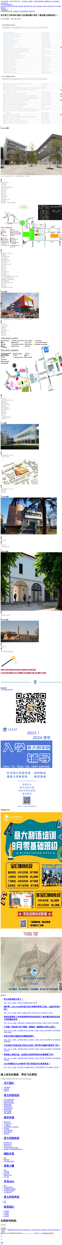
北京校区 (24, 1)
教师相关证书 (8, 1175)
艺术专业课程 (8, 1111)
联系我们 (3, 8)
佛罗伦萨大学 (8, 1146)
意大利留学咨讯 (24, 11)
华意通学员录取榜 (9, 1190)
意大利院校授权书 (9, 1161)
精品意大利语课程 (9, 1103)
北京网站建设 (44, 1233)
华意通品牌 (7, 1087)
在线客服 (3, 1228)
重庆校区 (41, 1)
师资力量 (14, 6)
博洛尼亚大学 (8, 1144)
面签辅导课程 (8, 1109)
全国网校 (46, 1)
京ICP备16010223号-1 (28, 1233)
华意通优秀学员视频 (10, 1189)
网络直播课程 (8, 1113)
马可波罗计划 (8, 1123)
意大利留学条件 (8, 1130)
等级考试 (20, 6)
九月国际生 (7, 1125)
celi (5, 1201)
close (2, 1242)
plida (5, 1202)
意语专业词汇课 (8, 1108)
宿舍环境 (6, 1089)
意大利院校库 (11, 1138)
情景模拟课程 (8, 1104)
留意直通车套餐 (8, 1101)
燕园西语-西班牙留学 (13, 1230)
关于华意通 (57, 6)
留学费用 (6, 1128)
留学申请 (26, 6)
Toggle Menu (4, 9)
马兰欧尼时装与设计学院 (11, 1147)
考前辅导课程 (8, 1106)
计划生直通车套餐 (9, 1099)
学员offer (45, 6)
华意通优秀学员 (8, 1187)
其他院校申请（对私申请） (11, 1127)
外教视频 (6, 1171)
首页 (2, 6)
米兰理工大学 (8, 1142)
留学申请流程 (8, 1132)
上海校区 (30, 1)
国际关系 (50, 6)
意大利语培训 (8, 6)
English (51, 1)
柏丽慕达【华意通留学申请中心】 (13, 1149)
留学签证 (6, 1133)
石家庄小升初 (52, 1230)
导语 (5, 1158)
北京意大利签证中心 (25, 1230)
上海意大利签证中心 (37, 1230)
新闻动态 (16, 11)
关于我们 (9, 1083)
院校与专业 (33, 6)
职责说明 (6, 1090)
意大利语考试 (11, 1196)
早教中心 (45, 1230)
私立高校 (39, 6)
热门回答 (6, 1177)
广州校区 (35, 1)
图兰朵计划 (7, 1122)
